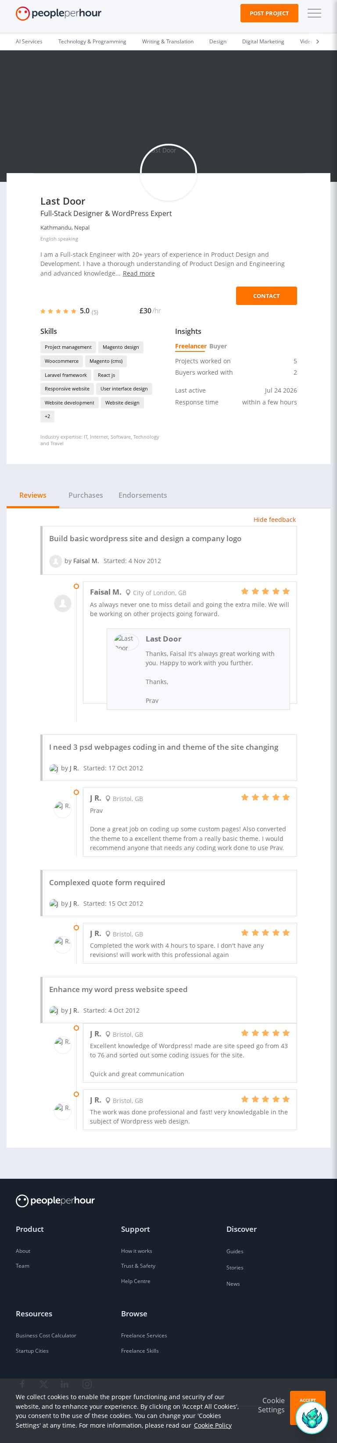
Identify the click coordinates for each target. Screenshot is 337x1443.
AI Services (29, 41)
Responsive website (67, 388)
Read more (139, 273)
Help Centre (136, 1281)
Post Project (269, 13)
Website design (122, 402)
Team (22, 1265)
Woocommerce (62, 361)
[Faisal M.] (55, 561)
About (23, 1251)
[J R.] (54, 768)
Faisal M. (86, 561)
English (48, 238)
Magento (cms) (106, 361)
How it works (136, 1251)
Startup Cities (32, 1350)
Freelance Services (144, 1335)
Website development (69, 402)
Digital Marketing (263, 41)
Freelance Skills (140, 1350)
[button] (312, 13)
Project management (68, 347)
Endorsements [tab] (142, 495)
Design (217, 41)
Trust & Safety (138, 1265)
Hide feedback (275, 519)
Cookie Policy (213, 1425)
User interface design (124, 388)
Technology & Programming (92, 41)
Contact (266, 296)
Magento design (121, 347)
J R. (74, 768)
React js (106, 375)
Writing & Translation (168, 41)
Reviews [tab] (33, 495)
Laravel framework (66, 375)
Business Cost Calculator (46, 1335)
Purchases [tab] (85, 495)
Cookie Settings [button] (271, 1405)
